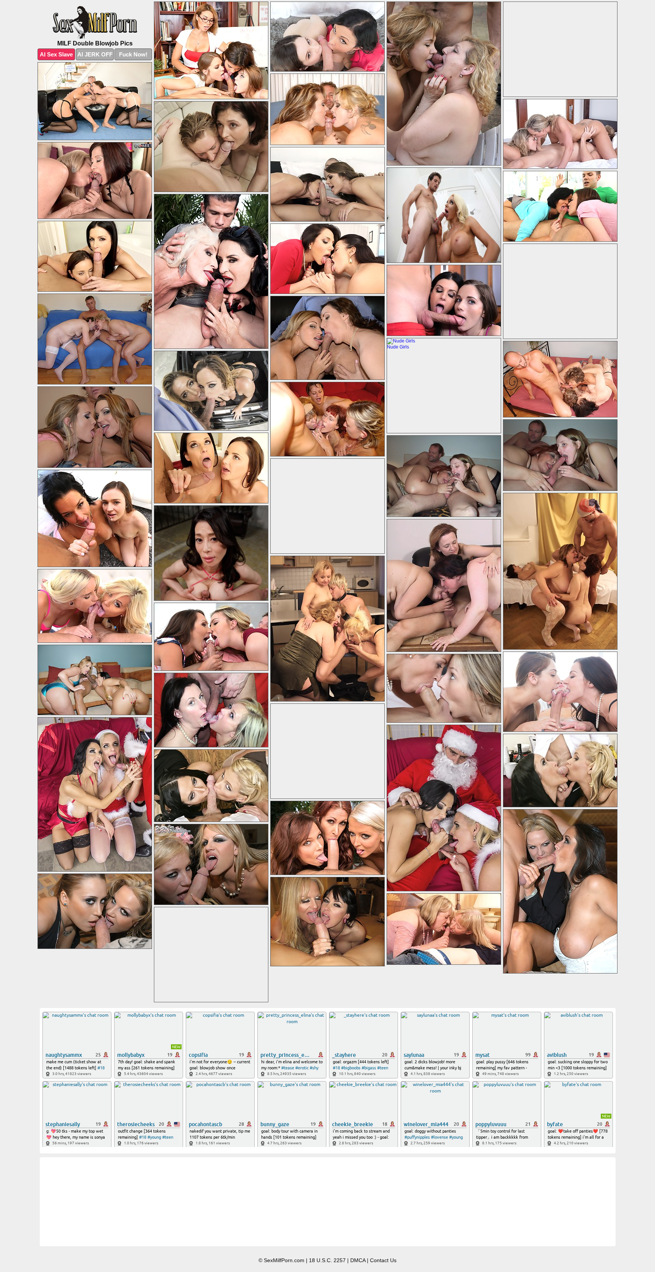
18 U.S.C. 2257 (327, 1260)
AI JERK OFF (95, 54)
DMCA (357, 1260)
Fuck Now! (133, 54)
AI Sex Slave (56, 54)
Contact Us (383, 1260)
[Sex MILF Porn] (95, 22)
